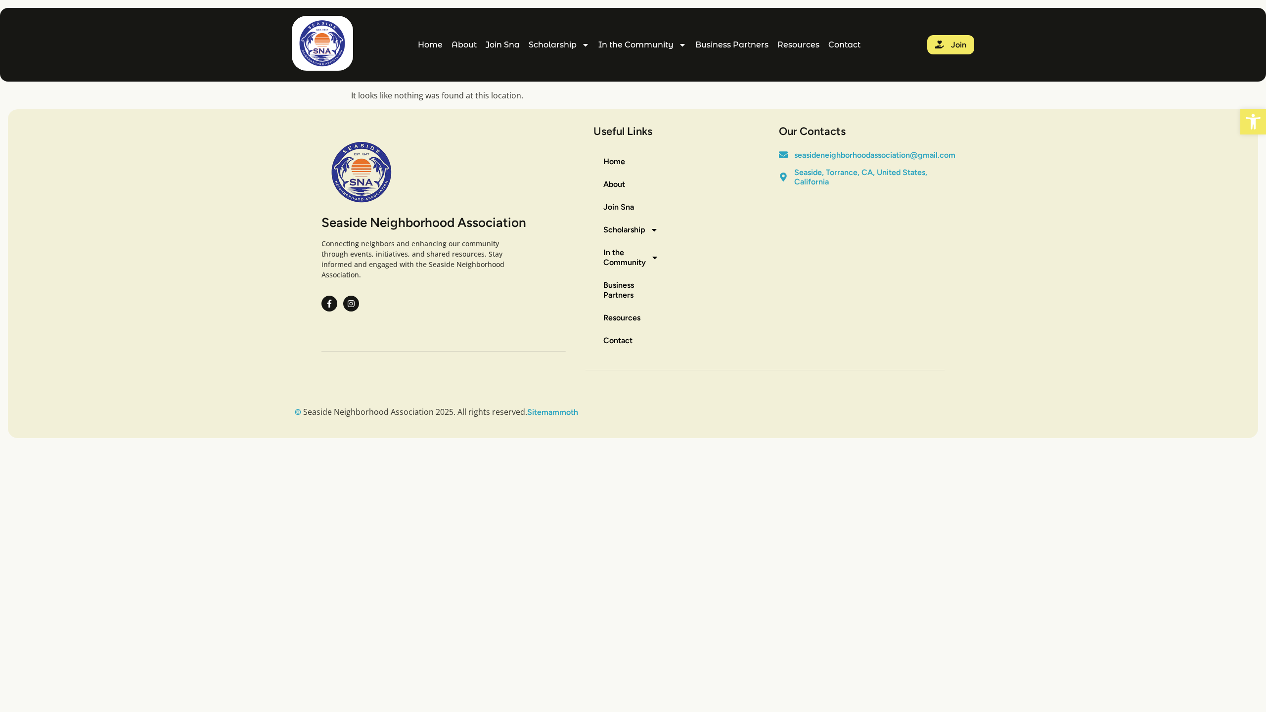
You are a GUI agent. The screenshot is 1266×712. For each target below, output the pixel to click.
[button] (1253, 121)
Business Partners (732, 44)
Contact (844, 44)
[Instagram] (351, 304)
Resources (798, 44)
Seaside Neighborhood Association (423, 222)
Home (430, 44)
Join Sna (503, 44)
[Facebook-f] (329, 304)
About (464, 44)
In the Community (636, 44)
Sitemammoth (552, 412)
